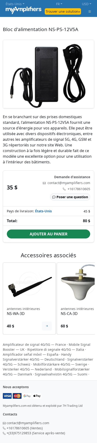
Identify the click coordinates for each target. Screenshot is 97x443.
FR (58, 4)
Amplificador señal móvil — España (30, 354)
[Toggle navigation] (89, 11)
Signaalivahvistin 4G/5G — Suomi (61, 374)
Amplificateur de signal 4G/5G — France (34, 344)
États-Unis (14, 4)
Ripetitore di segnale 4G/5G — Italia (55, 349)
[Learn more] (47, 326)
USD (85, 4)
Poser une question (72, 197)
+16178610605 (79, 189)
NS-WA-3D (16, 313)
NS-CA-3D (69, 313)
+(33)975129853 (19, 433)
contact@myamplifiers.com (69, 183)
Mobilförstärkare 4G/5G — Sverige (60, 364)
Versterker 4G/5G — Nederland (27, 369)
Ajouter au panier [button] (49, 234)
